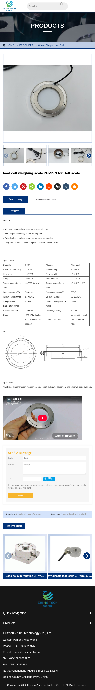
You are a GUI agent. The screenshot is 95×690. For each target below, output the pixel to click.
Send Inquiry (15, 199)
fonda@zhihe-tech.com (46, 199)
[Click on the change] (49, 479)
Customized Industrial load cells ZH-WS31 (71, 514)
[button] (88, 155)
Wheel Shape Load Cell (51, 45)
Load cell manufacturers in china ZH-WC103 (27, 514)
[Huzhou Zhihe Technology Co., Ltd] (9, 6)
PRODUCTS (26, 45)
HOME (10, 45)
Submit (20, 495)
